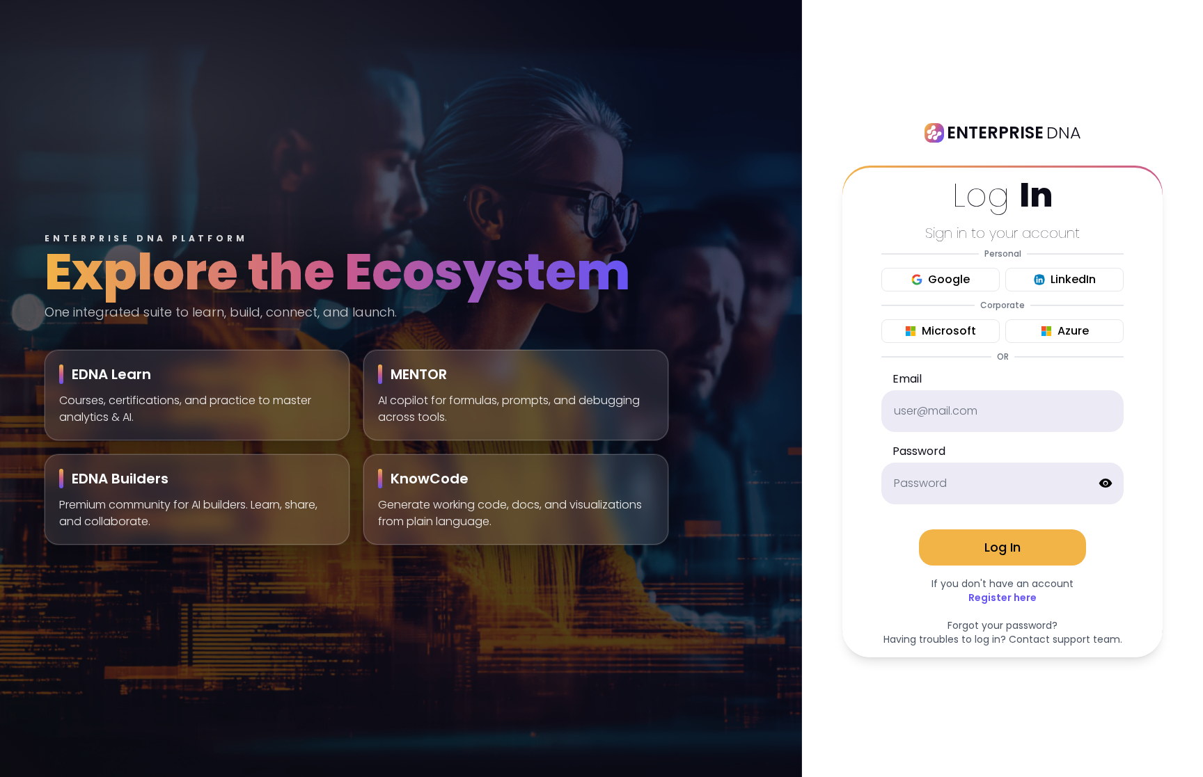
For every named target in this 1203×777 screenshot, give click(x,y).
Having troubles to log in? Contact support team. (1002, 639)
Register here (1002, 597)
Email (907, 379)
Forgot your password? (1002, 625)
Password (919, 451)
